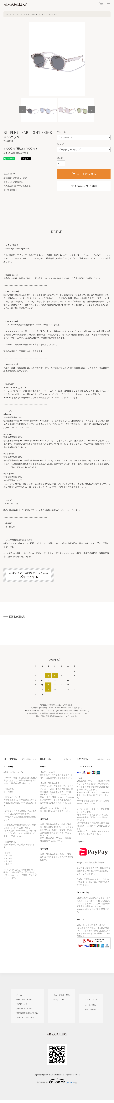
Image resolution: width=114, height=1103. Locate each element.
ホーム (19, 995)
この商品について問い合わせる (17, 185)
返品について (9, 173)
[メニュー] (108, 4)
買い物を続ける (10, 189)
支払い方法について (24, 1008)
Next (91, 109)
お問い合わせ (90, 1009)
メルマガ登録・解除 (61, 995)
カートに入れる (86, 174)
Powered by (42, 1081)
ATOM (61, 999)
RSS (55, 999)
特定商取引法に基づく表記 (15, 178)
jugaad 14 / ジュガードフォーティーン (44, 14)
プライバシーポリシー (25, 1017)
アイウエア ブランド (19, 14)
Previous (22, 109)
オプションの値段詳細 (13, 181)
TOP (7, 14)
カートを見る (90, 1005)
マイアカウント (91, 999)
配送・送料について (24, 999)
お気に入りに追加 (85, 186)
